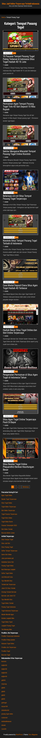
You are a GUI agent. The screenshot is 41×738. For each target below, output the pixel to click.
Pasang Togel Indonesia (8, 607)
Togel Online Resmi (7, 522)
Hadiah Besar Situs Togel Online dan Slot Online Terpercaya (20, 331)
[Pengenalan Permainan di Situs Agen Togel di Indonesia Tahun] (20, 359)
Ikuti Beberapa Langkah (8, 569)
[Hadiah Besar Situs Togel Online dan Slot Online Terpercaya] (20, 314)
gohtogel (4, 703)
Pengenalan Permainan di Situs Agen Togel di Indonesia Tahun (20, 376)
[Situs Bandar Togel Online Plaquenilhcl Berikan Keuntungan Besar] (20, 448)
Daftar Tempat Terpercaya (9, 551)
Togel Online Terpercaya (8, 507)
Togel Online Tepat (6, 622)
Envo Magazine (33, 734)
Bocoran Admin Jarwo (8, 533)
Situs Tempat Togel (7, 539)
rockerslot (4, 718)
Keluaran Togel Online (7, 643)
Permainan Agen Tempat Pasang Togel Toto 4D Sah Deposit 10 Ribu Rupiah (19, 106)
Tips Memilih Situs (6, 581)
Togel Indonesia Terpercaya (9, 611)
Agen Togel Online (6, 495)
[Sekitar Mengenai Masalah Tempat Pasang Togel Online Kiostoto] (20, 135)
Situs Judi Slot (5, 543)
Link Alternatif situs (7, 577)
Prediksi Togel (5, 651)
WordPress (19, 734)
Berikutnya (26, 487)
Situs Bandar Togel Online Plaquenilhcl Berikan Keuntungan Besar (18, 467)
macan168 (4, 706)
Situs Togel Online (6, 503)
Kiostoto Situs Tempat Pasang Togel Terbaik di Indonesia (20, 242)
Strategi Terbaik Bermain (8, 592)
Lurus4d (3, 729)
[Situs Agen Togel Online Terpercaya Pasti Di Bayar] (20, 403)
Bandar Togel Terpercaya (8, 499)
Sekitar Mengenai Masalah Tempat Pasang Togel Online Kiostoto (19, 153)
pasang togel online (7, 714)
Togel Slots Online (6, 518)
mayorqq (4, 684)
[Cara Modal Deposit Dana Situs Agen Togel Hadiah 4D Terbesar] (20, 269)
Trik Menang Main (6, 629)
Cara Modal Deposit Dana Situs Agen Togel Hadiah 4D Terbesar (20, 287)
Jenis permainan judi (7, 558)
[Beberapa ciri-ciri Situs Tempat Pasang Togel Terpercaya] (20, 180)
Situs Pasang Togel (7, 547)
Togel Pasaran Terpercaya (9, 514)
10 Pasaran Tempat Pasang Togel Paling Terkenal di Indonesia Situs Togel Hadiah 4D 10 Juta (18, 59)
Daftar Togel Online (7, 573)
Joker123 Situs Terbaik (8, 588)
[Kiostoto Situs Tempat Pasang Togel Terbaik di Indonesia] (20, 225)
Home (3, 17)
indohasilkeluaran (6, 721)
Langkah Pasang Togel (8, 626)
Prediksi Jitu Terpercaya (8, 647)
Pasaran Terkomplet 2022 (9, 525)
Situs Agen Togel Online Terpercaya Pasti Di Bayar (19, 421)
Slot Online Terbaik (6, 529)
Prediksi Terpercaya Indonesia (10, 636)
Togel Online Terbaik (7, 603)
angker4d (4, 665)
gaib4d (3, 680)
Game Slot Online (6, 554)
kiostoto (3, 661)
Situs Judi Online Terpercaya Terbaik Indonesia (20, 4)
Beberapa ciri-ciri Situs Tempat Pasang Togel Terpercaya (17, 197)
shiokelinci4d (5, 710)
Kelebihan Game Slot (7, 562)
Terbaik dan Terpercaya (8, 584)
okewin (3, 725)
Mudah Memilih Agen (7, 614)
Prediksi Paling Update (8, 640)
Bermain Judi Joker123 (8, 596)
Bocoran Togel (5, 655)
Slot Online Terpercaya (8, 510)
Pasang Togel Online (7, 566)
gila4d (3, 688)
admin (6, 65)
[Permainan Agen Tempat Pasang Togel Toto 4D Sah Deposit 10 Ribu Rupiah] (20, 88)
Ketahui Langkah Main (7, 618)
